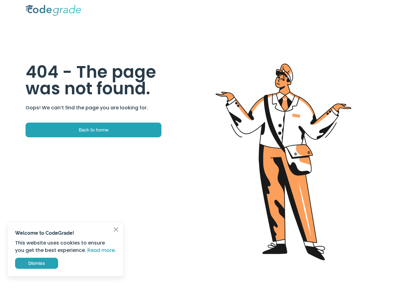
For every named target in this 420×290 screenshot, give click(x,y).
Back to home (94, 129)
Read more (101, 250)
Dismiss (36, 263)
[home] (53, 10)
